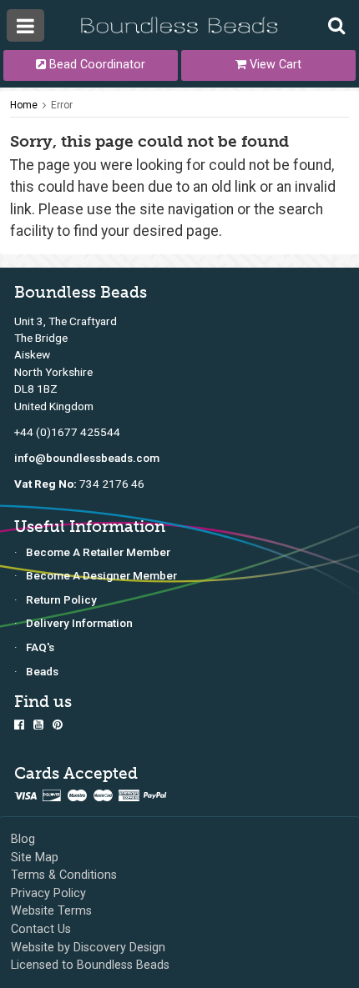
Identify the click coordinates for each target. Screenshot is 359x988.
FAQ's (40, 647)
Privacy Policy (48, 893)
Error (62, 105)
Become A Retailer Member (98, 552)
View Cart (273, 65)
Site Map (34, 857)
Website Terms (51, 911)
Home (24, 105)
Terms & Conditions (64, 875)
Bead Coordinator (95, 65)
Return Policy (61, 599)
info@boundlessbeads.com (86, 457)
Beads (42, 671)
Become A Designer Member (101, 575)
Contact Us (41, 929)
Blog (23, 839)
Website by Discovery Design (88, 947)
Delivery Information (79, 622)
